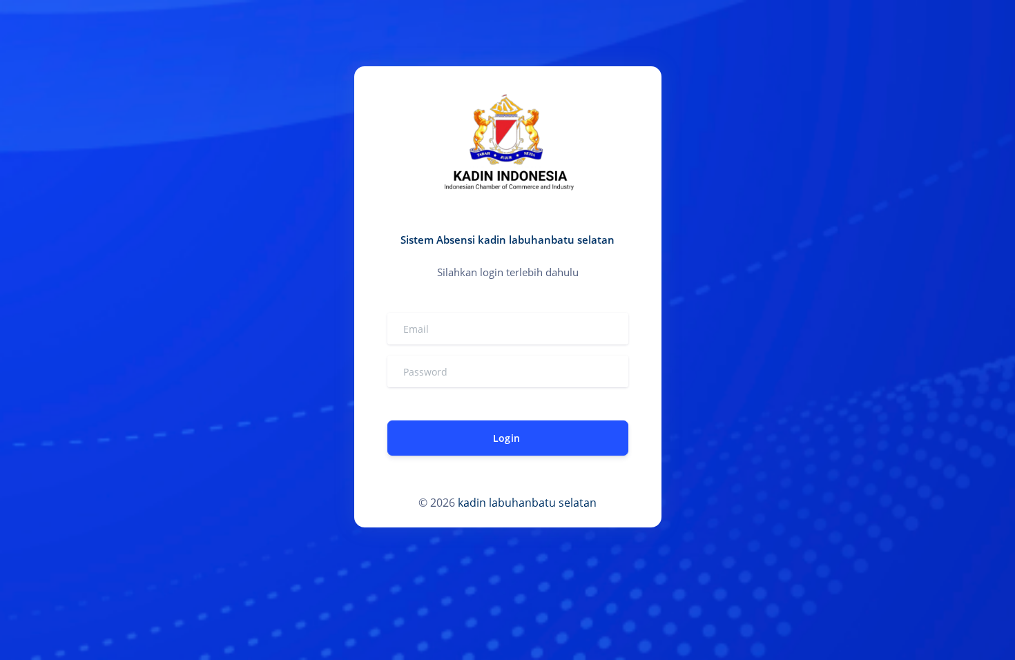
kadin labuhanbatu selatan (527, 502)
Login (506, 438)
